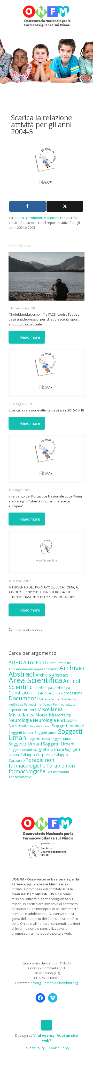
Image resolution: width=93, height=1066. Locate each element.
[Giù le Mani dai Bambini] (46, 16)
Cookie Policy (59, 1048)
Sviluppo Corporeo (36, 754)
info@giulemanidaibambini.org (54, 982)
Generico (69, 699)
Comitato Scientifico (45, 693)
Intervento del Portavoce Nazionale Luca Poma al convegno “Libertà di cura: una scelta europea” (45, 501)
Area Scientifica (35, 680)
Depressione (71, 693)
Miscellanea (50, 709)
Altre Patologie (60, 662)
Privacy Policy (34, 1048)
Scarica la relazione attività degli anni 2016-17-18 (46, 410)
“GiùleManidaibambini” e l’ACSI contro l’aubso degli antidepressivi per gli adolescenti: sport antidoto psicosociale (44, 319)
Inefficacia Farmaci (22, 704)
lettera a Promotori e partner (36, 217)
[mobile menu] (86, 10)
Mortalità (44, 715)
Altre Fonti (35, 662)
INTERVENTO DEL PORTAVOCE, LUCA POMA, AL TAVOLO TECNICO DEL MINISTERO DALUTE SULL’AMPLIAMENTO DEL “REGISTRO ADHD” (44, 592)
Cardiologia (43, 687)
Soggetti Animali (40, 726)
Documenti (23, 698)
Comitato (19, 693)
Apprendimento (21, 669)
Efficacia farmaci (50, 699)
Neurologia (20, 720)
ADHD (15, 662)
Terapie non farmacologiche (31, 762)
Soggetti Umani (21, 732)
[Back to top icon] (46, 1025)
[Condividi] (27, 206)
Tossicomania (57, 772)
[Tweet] (65, 206)
